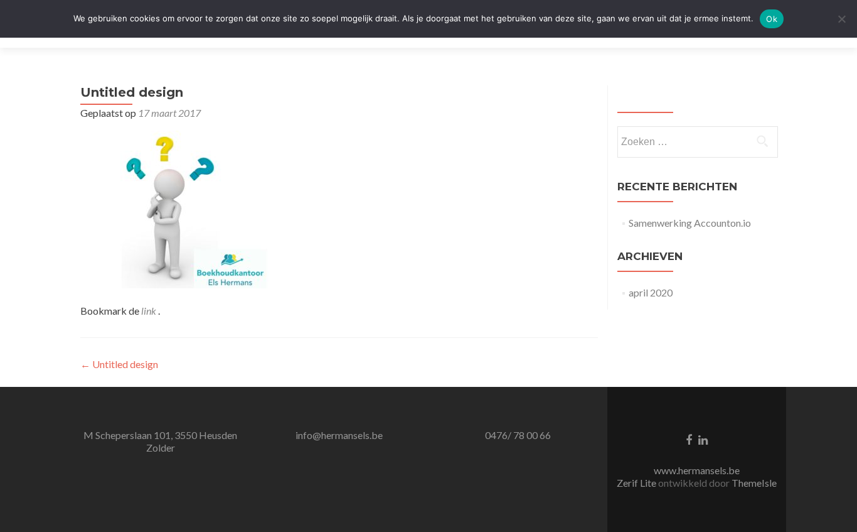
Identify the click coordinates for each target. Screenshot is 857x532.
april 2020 (651, 292)
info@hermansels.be (339, 435)
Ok (771, 19)
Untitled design (119, 364)
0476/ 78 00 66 (518, 435)
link (149, 311)
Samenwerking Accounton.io (690, 223)
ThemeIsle (754, 483)
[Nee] (841, 19)
